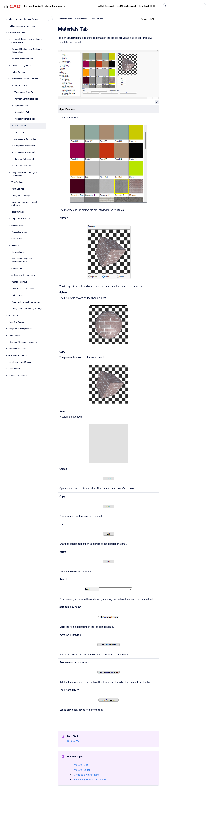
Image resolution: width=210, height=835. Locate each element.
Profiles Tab (19, 132)
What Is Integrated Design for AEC (23, 19)
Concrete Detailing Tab (24, 159)
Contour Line (16, 268)
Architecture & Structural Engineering (44, 6)
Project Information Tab (24, 119)
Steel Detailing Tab (22, 166)
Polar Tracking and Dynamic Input (26, 302)
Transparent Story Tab (24, 92)
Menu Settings (17, 189)
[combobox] (184, 6)
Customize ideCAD (16, 32)
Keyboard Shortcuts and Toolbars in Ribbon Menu (26, 50)
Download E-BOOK (147, 6)
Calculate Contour (19, 282)
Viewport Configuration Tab (26, 99)
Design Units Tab (21, 112)
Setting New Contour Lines (23, 275)
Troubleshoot (14, 368)
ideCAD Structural (106, 6)
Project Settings (18, 72)
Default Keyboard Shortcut (23, 59)
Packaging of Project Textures (90, 779)
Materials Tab (20, 125)
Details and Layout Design (19, 362)
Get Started (13, 315)
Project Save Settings (20, 218)
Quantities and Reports (18, 355)
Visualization (14, 335)
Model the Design (16, 322)
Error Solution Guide (17, 348)
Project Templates (19, 232)
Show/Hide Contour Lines (22, 288)
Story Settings (17, 225)
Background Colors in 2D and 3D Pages (24, 203)
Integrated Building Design (20, 328)
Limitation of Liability (17, 375)
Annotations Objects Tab (25, 139)
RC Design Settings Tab (24, 152)
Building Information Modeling (21, 26)
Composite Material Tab (24, 145)
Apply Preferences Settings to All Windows (24, 174)
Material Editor (82, 769)
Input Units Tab (21, 105)
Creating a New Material (87, 774)
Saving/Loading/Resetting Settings (26, 308)
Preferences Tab (21, 85)
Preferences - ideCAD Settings (24, 79)
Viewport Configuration (21, 65)
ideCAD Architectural (126, 6)
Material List (81, 764)
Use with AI (149, 19)
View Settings (17, 182)
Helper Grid (16, 245)
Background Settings (20, 195)
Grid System (16, 238)
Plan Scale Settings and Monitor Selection (21, 260)
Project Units (17, 295)
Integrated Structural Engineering (22, 342)
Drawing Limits (18, 252)
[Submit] (166, 6)
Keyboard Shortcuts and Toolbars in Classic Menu (26, 41)
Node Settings (17, 212)
